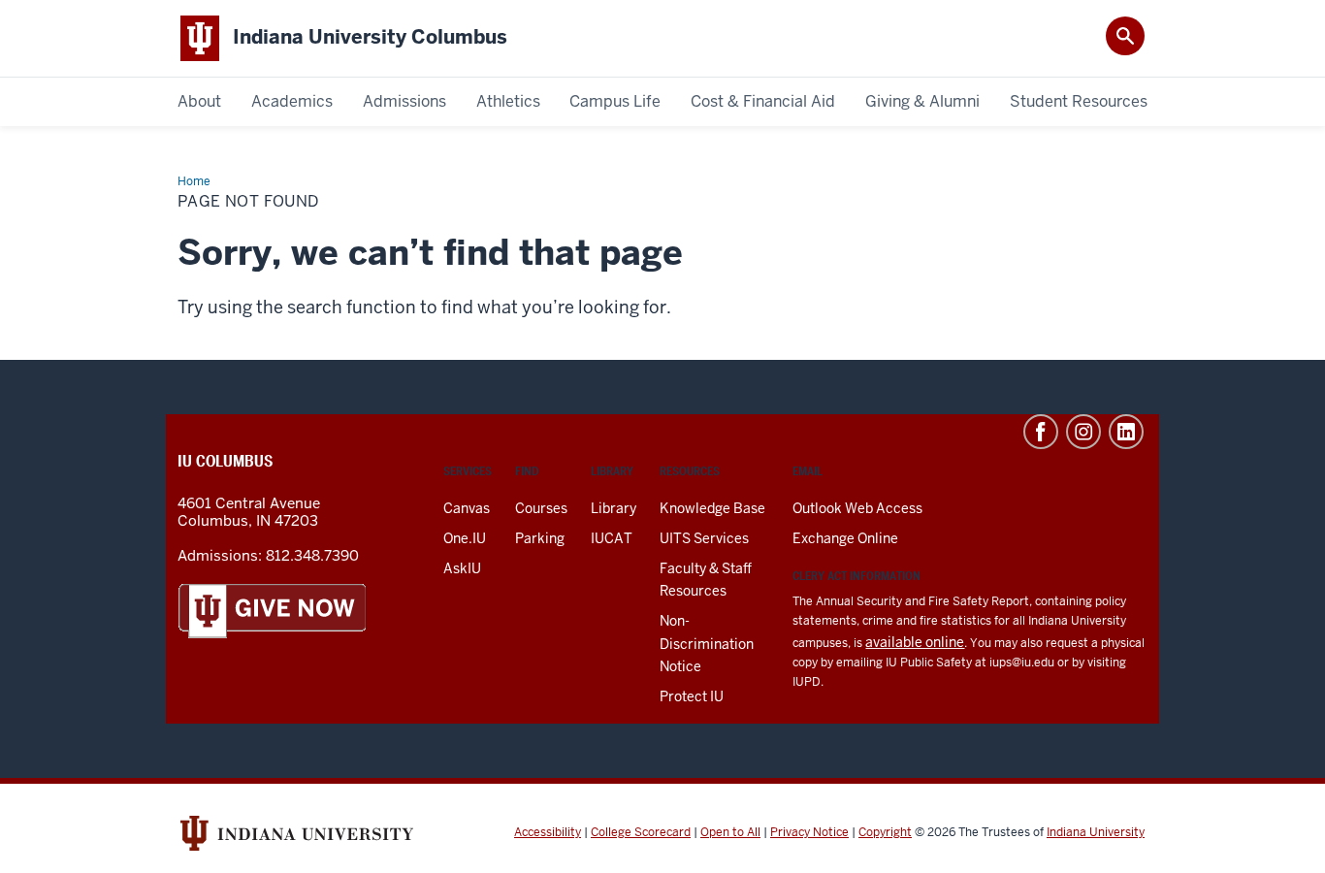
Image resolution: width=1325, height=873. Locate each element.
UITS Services (704, 538)
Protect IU (692, 696)
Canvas (466, 508)
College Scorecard (641, 832)
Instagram (1083, 431)
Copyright (885, 832)
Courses (541, 508)
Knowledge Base (712, 508)
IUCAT (611, 538)
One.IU (464, 538)
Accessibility (547, 832)
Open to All (730, 832)
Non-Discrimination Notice (707, 643)
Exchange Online (845, 538)
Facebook (1040, 431)
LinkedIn (1126, 431)
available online (914, 642)
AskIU (462, 568)
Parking (540, 538)
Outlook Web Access (857, 508)
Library (613, 508)
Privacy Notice (809, 832)
